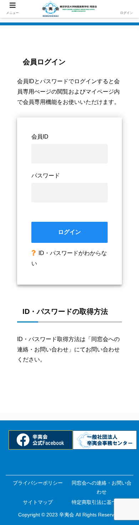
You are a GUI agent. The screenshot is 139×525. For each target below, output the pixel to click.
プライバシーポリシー (38, 483)
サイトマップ (38, 502)
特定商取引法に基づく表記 (102, 502)
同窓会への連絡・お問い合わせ (102, 487)
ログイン (69, 232)
